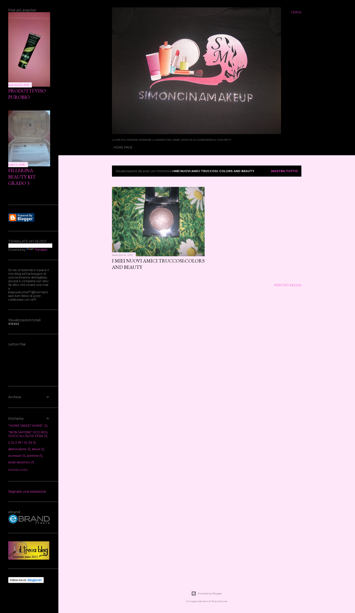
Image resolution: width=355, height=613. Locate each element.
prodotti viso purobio (27, 93)
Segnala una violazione (27, 491)
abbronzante (19, 449)
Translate (41, 250)
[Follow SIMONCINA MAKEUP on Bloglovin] (26, 582)
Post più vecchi (287, 285)
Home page (123, 147)
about (37, 449)
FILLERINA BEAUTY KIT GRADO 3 (22, 176)
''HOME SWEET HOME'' (27, 426)
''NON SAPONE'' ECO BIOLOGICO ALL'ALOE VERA (28, 434)
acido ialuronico (20, 462)
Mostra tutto (284, 171)
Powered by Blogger (210, 593)
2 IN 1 (20, 442)
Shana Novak (219, 601)
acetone (34, 456)
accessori (16, 456)
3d (31, 442)
